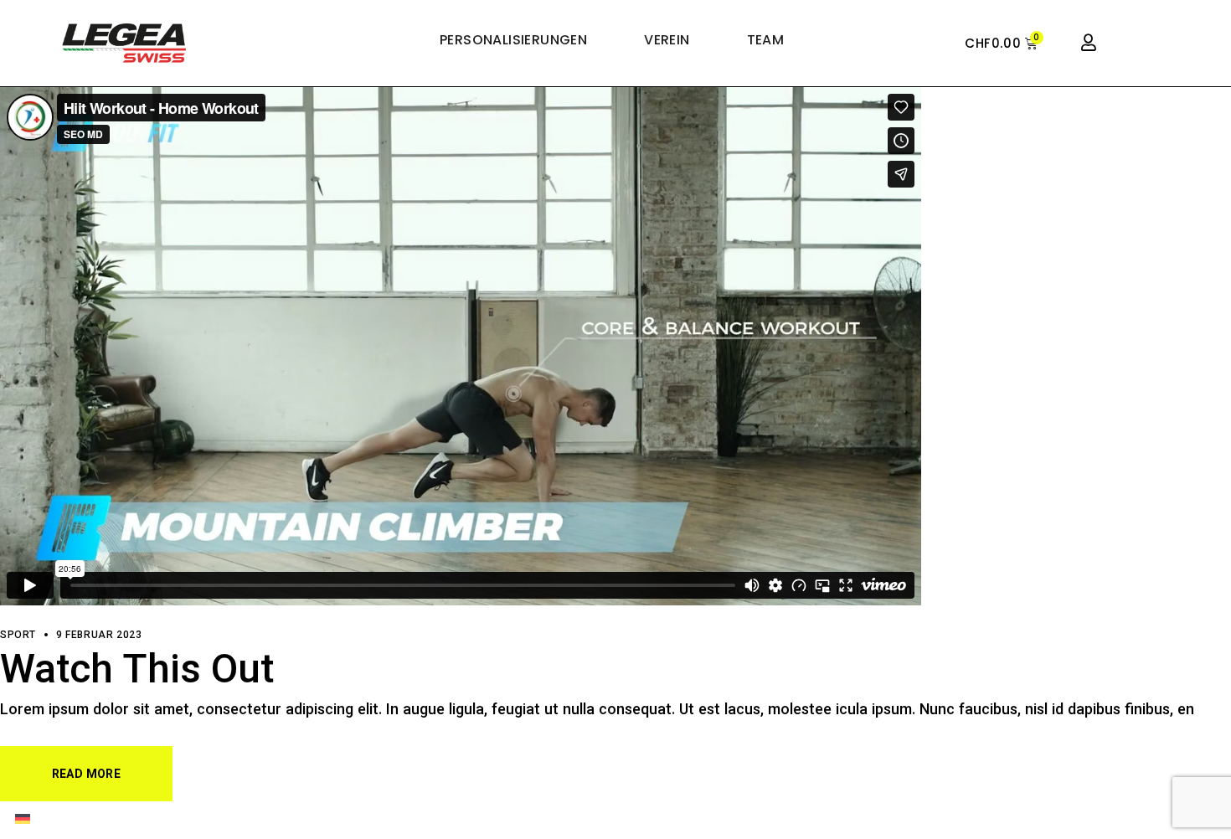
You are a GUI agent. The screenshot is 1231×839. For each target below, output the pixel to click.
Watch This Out (137, 672)
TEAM (766, 40)
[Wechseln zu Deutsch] (23, 820)
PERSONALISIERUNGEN (513, 40)
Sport (18, 635)
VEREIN (666, 40)
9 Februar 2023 (99, 635)
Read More (86, 775)
